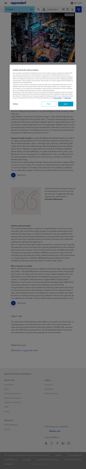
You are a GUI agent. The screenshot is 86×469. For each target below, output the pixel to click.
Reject (49, 104)
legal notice (67, 98)
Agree (66, 104)
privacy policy (57, 98)
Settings (15, 104)
